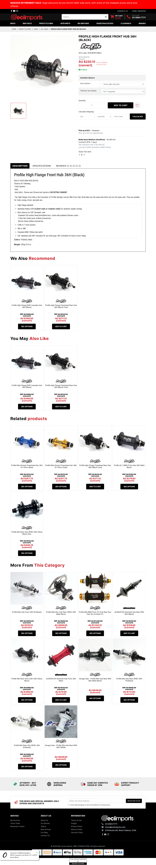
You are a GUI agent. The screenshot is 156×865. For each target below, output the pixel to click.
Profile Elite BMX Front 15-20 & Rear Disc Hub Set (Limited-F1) (95, 613)
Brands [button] (142, 23)
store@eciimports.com (115, 827)
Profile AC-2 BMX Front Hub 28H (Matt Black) (129, 466)
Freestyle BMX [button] (46, 23)
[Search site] (106, 17)
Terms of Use (76, 820)
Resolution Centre (17, 826)
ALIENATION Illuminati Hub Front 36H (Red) (61, 680)
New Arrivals (46, 829)
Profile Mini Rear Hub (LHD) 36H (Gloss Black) (26, 680)
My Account (15, 820)
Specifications (42, 166)
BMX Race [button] (27, 23)
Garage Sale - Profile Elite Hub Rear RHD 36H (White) (61, 746)
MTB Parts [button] (65, 23)
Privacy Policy (105, 805)
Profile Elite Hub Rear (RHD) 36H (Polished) (129, 680)
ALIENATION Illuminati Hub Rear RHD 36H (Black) (129, 613)
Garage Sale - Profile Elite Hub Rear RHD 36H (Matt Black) (95, 680)
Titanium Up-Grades (88, 91)
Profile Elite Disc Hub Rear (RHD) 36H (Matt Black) (61, 613)
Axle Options (85, 83)
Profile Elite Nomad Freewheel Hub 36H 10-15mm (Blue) (27, 466)
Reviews (61, 166)
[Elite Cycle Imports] (26, 17)
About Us (44, 820)
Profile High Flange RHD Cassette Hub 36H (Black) (27, 306)
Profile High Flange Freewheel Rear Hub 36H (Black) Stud (61, 306)
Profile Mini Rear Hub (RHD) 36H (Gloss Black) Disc (26, 533)
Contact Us (45, 835)
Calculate (138, 116)
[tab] (19, 166)
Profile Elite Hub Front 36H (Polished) (27, 612)
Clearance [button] (126, 23)
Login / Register (139, 11)
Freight (74, 823)
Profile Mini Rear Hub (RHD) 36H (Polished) (27, 746)
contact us (122, 11)
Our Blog (44, 832)
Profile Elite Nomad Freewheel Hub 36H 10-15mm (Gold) (61, 466)
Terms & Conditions (92, 805)
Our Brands (45, 823)
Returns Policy (76, 829)
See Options (27, 326)
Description (19, 166)
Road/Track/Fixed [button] (105, 23)
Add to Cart (120, 105)
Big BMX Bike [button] (83, 23)
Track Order (15, 823)
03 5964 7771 (139, 17)
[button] (137, 105)
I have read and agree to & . (90, 805)
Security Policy (77, 832)
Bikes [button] (12, 23)
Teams (43, 826)
